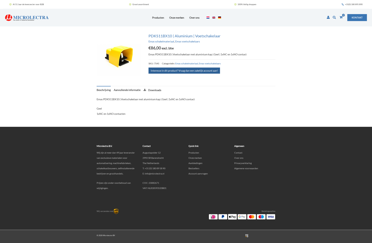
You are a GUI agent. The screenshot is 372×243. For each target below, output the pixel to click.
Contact (238, 152)
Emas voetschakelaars (187, 41)
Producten (193, 152)
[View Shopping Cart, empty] (341, 17)
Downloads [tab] (154, 90)
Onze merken (195, 157)
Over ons (238, 157)
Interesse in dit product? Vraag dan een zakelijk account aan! (184, 70)
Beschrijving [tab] (104, 90)
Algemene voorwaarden (246, 168)
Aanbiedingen (195, 163)
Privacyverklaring (243, 163)
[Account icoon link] (328, 17)
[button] (334, 17)
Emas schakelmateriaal (161, 41)
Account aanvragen (198, 173)
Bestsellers (193, 168)
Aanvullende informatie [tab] (127, 90)
